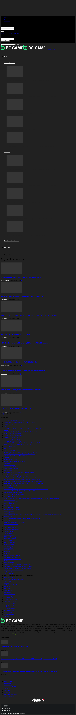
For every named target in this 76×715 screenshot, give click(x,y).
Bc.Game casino (8, 505)
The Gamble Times (9, 542)
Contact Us (7, 708)
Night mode (7, 21)
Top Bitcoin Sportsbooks (11, 496)
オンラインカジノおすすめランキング (14, 421)
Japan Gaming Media (10, 446)
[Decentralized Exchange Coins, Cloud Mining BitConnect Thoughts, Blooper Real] (11, 312)
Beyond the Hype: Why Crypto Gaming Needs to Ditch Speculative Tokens (32, 219)
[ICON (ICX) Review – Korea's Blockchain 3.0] (11, 405)
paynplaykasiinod (9, 610)
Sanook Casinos (8, 548)
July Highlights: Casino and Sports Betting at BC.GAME (26, 202)
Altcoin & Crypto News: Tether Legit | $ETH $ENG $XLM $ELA (21, 277)
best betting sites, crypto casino (13, 492)
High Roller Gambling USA (11, 537)
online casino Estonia (10, 539)
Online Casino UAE (9, 574)
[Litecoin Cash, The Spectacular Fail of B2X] (11, 331)
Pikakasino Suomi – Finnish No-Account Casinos (17, 568)
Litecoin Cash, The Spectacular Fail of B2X (15, 334)
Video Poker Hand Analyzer (11, 241)
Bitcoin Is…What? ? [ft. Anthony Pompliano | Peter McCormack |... (23, 371)
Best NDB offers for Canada (12, 555)
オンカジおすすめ (8, 424)
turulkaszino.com (8, 598)
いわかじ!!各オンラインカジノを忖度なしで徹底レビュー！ (19, 454)
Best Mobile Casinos (9, 513)
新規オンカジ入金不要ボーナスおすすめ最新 (15, 456)
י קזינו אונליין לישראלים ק (9, 526)
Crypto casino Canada (10, 485)
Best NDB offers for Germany (12, 557)
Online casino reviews (10, 528)
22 (20, 346)
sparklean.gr (7, 592)
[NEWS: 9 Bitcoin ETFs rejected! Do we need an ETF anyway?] (11, 386)
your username (18, 28)
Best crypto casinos (9, 577)
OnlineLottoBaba (8, 531)
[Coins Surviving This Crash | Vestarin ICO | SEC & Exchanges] (11, 293)
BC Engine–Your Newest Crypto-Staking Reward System (26, 235)
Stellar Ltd (6, 583)
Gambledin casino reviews (11, 529)
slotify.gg (6, 616)
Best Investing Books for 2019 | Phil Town (15, 647)
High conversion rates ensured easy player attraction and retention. (23, 483)
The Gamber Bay (9, 535)
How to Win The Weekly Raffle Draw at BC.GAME (23, 130)
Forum (5, 19)
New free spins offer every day (12, 559)
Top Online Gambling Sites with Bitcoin (15, 494)
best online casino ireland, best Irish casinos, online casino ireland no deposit (26, 489)
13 (3, 414)
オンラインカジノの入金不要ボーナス (14, 435)
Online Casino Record (10, 601)
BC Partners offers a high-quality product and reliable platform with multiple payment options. (31, 498)
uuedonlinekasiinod (9, 609)
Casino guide (7, 520)
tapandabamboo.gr (9, 594)
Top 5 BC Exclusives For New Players (19, 113)
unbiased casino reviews (11, 524)
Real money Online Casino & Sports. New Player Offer (19, 472)
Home (5, 56)
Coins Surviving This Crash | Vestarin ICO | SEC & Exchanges (22, 296)
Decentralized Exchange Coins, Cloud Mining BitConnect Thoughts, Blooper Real (29, 315)
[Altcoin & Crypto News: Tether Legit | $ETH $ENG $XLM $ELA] (11, 274)
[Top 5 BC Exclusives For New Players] (15, 110)
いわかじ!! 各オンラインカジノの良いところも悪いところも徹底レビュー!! (23, 428)
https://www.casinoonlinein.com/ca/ (14, 522)
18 (20, 393)
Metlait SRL (7, 588)
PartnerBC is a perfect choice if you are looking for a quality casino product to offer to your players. (32, 515)
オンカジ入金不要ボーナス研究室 (12, 441)
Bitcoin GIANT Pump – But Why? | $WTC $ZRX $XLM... (19, 362)
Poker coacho (8, 470)
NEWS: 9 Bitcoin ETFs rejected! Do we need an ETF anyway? (21, 390)
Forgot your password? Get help (10, 33)
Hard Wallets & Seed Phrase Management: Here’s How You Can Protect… (32, 80)
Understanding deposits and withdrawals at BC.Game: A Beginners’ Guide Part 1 (29, 671)
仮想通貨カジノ (8, 516)
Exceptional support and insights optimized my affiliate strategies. (23, 481)
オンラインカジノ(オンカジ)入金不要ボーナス (16, 476)
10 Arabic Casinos (9, 544)
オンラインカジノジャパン (11, 605)
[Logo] (12, 50)
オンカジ (6, 426)
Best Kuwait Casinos (9, 546)
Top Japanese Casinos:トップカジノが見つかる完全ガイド (20, 491)
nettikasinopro (8, 607)
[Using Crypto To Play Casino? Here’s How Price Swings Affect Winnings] (15, 93)
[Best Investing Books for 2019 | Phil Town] (4, 643)
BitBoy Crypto (5, 281)
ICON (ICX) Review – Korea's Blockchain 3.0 (16, 409)
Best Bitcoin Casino (9, 63)
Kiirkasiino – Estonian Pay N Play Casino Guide (17, 564)
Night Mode (7, 247)
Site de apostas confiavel (11, 469)
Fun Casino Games (9, 511)
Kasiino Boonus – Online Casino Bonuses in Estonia (18, 566)
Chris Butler (4, 300)
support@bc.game (13, 634)
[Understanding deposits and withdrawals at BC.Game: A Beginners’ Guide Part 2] (4, 655)
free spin (6, 457)
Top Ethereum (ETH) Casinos (12, 509)
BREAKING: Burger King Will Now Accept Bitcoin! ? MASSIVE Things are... (25, 343)
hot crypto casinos (9, 504)
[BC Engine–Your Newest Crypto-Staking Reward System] (15, 232)
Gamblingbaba (8, 533)
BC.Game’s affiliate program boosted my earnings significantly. (22, 480)
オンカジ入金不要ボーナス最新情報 (13, 439)
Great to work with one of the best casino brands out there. (21, 478)
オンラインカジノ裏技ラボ (11, 450)
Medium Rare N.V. (9, 586)
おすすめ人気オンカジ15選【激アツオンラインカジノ (18, 445)
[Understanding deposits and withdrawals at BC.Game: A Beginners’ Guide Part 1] (4, 668)
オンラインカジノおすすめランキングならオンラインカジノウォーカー (23, 432)
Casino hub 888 (8, 540)
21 (20, 412)
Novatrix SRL (7, 581)
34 (20, 319)
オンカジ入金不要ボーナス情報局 (12, 434)
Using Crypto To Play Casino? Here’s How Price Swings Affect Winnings (31, 97)
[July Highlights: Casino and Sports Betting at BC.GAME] (15, 199)
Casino (5, 17)
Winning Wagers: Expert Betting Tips (14, 461)
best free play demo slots (11, 502)
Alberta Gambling (9, 550)
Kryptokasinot (8, 572)
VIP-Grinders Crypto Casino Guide (13, 579)
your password (18, 29)
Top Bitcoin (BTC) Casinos (11, 507)
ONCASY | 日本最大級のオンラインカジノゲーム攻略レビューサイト (22, 443)
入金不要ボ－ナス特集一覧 (11, 437)
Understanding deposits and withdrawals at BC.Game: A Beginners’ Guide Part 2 (29, 659)
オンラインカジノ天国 (9, 603)
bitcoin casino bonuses (10, 459)
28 (20, 374)
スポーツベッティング (9, 465)
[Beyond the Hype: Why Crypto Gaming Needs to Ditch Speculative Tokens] (15, 215)
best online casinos (9, 500)
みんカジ (6, 430)
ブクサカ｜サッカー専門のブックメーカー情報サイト (18, 474)
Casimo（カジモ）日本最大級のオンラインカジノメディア (19, 422)
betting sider (7, 463)
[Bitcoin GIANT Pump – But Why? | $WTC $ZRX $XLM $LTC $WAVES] (11, 358)
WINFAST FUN (7, 448)
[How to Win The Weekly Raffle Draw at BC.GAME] (15, 126)
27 (21, 365)
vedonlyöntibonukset (10, 467)
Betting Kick (7, 553)
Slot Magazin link (8, 590)
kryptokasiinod (8, 612)
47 (20, 300)
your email (17, 39)
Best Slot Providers (9, 563)
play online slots (8, 487)
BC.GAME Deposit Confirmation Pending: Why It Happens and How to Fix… (32, 146)
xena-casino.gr (8, 596)
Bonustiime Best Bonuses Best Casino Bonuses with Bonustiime (22, 518)
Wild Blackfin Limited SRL (11, 585)
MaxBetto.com (8, 561)
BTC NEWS (7, 152)
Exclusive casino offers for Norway (13, 570)
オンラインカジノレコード (11, 599)
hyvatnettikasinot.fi (9, 614)
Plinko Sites (7, 551)
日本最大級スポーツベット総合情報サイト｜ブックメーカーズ (20, 452)
